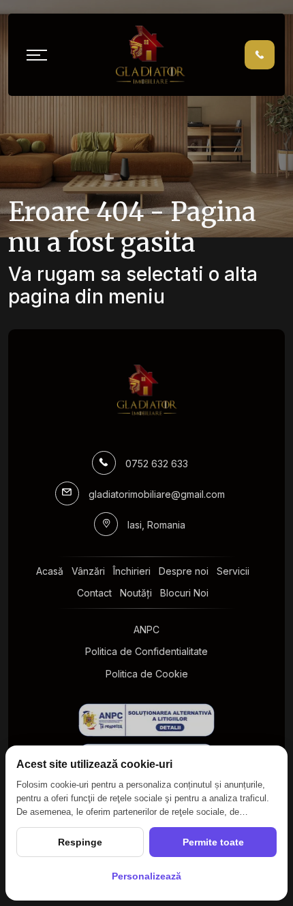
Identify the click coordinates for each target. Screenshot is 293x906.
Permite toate (213, 842)
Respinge (80, 842)
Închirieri (132, 571)
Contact (94, 593)
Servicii (233, 571)
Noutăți (136, 593)
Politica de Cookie (147, 674)
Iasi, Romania (156, 525)
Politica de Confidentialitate (146, 651)
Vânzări (88, 571)
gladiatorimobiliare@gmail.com (157, 494)
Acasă (49, 571)
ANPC (146, 629)
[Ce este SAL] (146, 720)
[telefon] (259, 54)
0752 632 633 (156, 463)
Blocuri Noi (184, 593)
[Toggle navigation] (36, 55)
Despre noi (184, 571)
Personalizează (146, 876)
